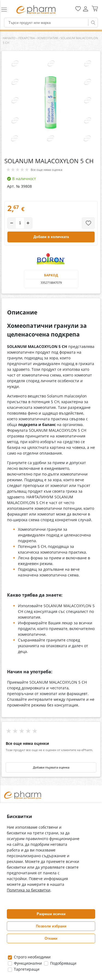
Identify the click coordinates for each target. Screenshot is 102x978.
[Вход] (85, 10)
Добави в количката (51, 237)
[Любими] (78, 10)
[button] (6, 9)
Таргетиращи (26, 969)
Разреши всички (51, 914)
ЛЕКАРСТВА (26, 38)
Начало (9, 38)
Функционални (27, 963)
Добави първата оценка (51, 767)
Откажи (51, 938)
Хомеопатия (47, 38)
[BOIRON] (51, 259)
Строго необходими (32, 957)
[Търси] (93, 22)
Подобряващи (62, 963)
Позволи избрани (51, 926)
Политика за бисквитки (28, 890)
